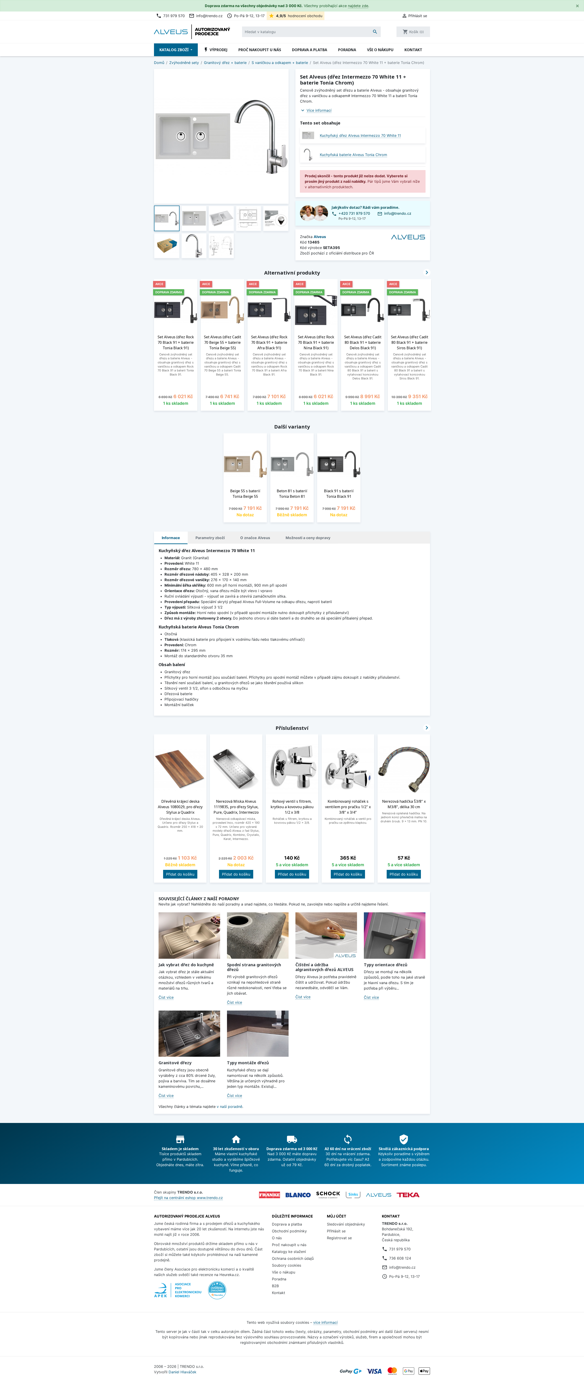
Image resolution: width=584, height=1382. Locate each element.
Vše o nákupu (380, 49)
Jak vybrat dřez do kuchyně (186, 964)
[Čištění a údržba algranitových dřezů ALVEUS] (326, 935)
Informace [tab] (171, 537)
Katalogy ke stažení (289, 1251)
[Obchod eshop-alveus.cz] (378, 1194)
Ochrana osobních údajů (293, 1258)
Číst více (166, 997)
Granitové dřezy (175, 1062)
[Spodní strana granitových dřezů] (258, 935)
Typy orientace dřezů (385, 964)
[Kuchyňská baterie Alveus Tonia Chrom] (308, 154)
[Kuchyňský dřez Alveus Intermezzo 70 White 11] (308, 135)
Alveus (320, 236)
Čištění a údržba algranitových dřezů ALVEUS (324, 967)
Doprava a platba (309, 49)
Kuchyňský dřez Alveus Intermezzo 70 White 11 (360, 135)
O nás (277, 1238)
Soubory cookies (286, 1265)
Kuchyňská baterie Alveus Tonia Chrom (353, 154)
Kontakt (413, 49)
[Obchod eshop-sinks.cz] (353, 1194)
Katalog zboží (174, 49)
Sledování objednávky (346, 1224)
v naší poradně (229, 1106)
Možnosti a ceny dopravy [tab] (308, 537)
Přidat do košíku (180, 874)
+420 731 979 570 (354, 213)
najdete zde (358, 5)
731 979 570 (170, 16)
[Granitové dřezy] (189, 1034)
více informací (325, 1322)
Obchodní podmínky (289, 1231)
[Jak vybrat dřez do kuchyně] (189, 935)
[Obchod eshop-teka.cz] (408, 1195)
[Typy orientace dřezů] (394, 935)
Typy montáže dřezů (248, 1062)
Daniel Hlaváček (182, 1372)
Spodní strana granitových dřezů (254, 967)
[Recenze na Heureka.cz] (217, 1292)
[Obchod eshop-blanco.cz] (298, 1195)
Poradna (347, 49)
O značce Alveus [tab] (255, 537)
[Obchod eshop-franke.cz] (269, 1194)
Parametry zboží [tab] (210, 537)
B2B (275, 1286)
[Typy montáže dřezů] (258, 1034)
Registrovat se (339, 1238)
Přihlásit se (336, 1231)
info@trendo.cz (206, 16)
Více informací (319, 110)
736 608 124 (400, 1258)
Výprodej (215, 50)
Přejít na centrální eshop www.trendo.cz (188, 1197)
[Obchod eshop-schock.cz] (328, 1194)
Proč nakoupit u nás (259, 49)
